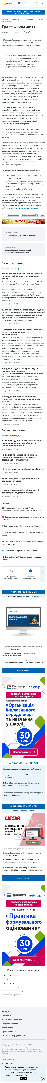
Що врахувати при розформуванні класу (22, 469)
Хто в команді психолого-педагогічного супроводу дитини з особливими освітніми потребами (22, 443)
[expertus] (22, 3)
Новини (14, 19)
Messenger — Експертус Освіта (30, 578)
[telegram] (7, 1063)
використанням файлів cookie (16, 1075)
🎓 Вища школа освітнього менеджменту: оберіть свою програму (23, 542)
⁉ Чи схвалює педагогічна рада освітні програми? (23, 526)
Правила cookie (9, 1032)
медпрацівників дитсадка (14, 991)
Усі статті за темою (9, 269)
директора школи (11, 975)
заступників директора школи (16, 979)
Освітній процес (13, 215)
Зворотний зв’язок (10, 1024)
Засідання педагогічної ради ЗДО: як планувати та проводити (21, 369)
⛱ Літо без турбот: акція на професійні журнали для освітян (22, 533)
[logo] (8, 3)
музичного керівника (12, 995)
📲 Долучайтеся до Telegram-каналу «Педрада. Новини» (21, 558)
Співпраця (6, 1016)
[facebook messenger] (12, 1063)
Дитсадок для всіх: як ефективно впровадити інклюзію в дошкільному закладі (21, 399)
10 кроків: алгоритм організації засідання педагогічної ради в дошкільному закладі (23, 311)
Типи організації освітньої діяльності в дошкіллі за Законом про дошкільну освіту (22, 276)
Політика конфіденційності (14, 1036)
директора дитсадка (12, 983)
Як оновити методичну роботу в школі (18, 849)
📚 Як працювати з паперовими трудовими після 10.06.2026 (23, 518)
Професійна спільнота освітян (11, 578)
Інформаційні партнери (12, 1020)
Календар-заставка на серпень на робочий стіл (22, 769)
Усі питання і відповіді (10, 436)
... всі (42, 215)
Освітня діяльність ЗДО (28, 19)
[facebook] (2, 1063)
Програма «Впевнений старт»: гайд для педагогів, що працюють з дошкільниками (22, 332)
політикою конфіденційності (28, 1072)
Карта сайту (7, 1028)
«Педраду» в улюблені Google (17, 42)
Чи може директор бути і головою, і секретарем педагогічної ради (20, 491)
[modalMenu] (42, 3)
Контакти (6, 1012)
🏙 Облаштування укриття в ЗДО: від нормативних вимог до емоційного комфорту (21, 509)
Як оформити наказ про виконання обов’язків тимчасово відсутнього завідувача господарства (19, 457)
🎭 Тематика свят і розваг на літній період (20, 550)
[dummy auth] (36, 3)
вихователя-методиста (13, 987)
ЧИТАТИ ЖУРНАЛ (23, 670)
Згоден (23, 1079)
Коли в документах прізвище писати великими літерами (21, 479)
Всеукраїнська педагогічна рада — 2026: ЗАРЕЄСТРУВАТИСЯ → (23, 12)
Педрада (5, 19)
